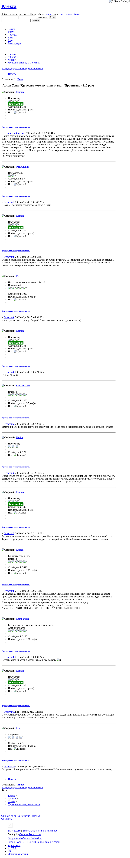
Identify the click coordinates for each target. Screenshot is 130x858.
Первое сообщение (14, 133)
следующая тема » (33, 68)
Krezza (8, 6)
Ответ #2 (9, 256)
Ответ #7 (9, 533)
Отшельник (22, 166)
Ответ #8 (9, 591)
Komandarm (23, 385)
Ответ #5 (9, 424)
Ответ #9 (9, 657)
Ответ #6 (9, 473)
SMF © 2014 (30, 830)
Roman (20, 92)
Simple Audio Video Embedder (25, 838)
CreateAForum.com (30, 834)
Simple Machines (48, 830)
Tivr (18, 276)
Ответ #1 (9, 202)
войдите (49, 14)
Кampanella (22, 618)
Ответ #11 (9, 766)
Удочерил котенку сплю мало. (16, 127)
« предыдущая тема (12, 68)
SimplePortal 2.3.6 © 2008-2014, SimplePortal (34, 842)
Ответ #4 (9, 372)
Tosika (19, 437)
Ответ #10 (9, 711)
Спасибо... (7, 818)
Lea (18, 728)
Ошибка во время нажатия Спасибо (20, 816)
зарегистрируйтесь (69, 14)
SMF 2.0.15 (14, 830)
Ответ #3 (9, 317)
